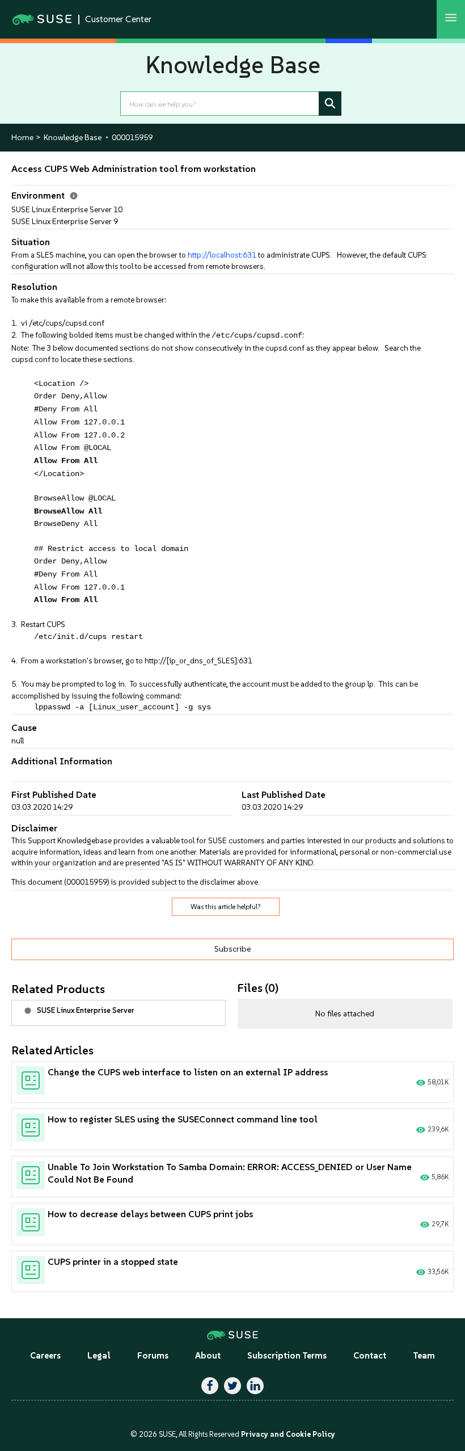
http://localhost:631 (222, 254)
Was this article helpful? (226, 907)
